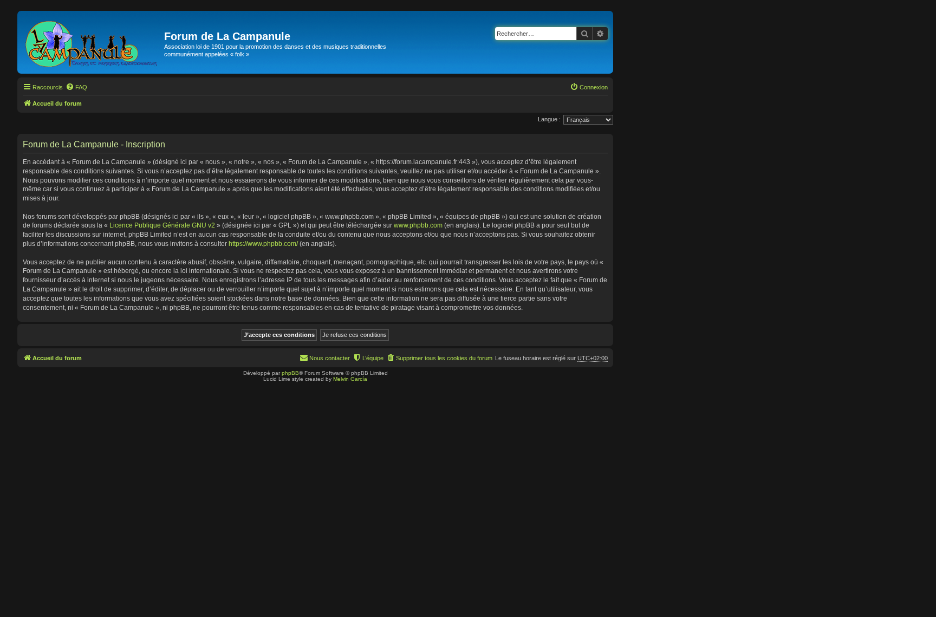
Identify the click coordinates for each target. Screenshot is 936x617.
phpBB (290, 373)
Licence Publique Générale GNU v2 (162, 225)
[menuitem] (76, 87)
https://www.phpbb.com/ (263, 244)
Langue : (549, 119)
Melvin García (350, 379)
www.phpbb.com (418, 225)
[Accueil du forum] (92, 42)
